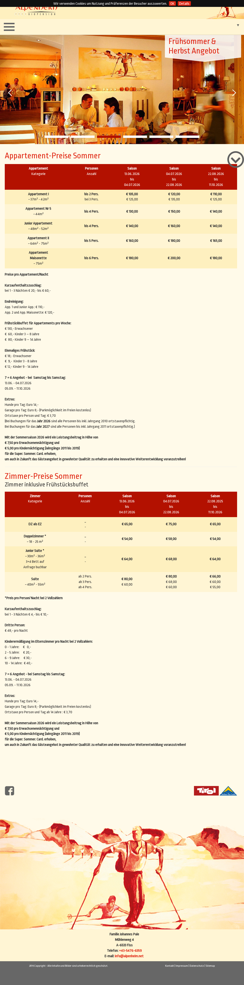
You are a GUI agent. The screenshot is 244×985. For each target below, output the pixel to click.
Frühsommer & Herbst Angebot (193, 46)
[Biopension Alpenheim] (35, 9)
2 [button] (83, 137)
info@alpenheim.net (129, 956)
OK (172, 4)
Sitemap (210, 965)
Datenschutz (197, 965)
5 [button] (161, 137)
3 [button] (109, 137)
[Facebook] (9, 790)
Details (184, 4)
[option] (122, 89)
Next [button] (233, 93)
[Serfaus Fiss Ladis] (228, 790)
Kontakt (169, 965)
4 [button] (135, 137)
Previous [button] (10, 93)
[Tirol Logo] (206, 790)
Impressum (182, 965)
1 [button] (56, 137)
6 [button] (187, 137)
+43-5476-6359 (130, 951)
